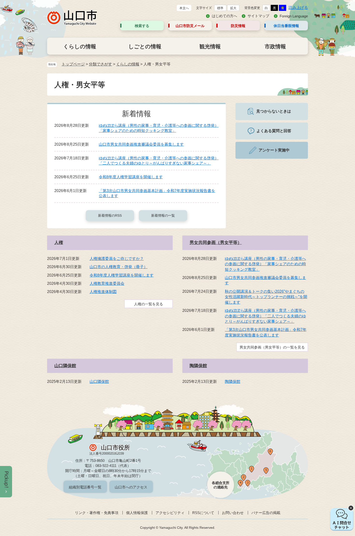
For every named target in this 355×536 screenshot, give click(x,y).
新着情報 (136, 114)
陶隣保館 (198, 365)
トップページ (73, 64)
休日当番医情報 (286, 26)
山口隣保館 (65, 365)
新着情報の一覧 (163, 215)
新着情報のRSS (110, 215)
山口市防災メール (190, 26)
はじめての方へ (224, 16)
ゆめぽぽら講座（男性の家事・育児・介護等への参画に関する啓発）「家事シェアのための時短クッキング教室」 (265, 264)
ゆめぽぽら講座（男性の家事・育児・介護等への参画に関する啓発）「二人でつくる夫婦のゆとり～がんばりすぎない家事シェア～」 (265, 315)
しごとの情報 (144, 46)
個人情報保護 (137, 513)
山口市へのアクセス (131, 487)
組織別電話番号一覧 (85, 487)
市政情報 (275, 46)
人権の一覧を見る (148, 304)
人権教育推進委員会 (107, 283)
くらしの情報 (79, 46)
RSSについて (203, 513)
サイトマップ (258, 16)
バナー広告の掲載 (265, 513)
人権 (58, 242)
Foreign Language (294, 16)
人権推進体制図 (103, 292)
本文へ (184, 8)
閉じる (351, 508)
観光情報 (210, 46)
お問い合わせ (233, 513)
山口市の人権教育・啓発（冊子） (119, 267)
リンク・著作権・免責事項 (96, 513)
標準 (220, 8)
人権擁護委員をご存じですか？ (117, 259)
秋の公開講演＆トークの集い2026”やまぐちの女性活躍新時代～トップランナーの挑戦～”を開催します (266, 296)
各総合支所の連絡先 (220, 485)
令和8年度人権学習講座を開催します (131, 177)
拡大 (233, 8)
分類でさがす (100, 64)
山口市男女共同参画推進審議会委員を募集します (141, 144)
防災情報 (238, 26)
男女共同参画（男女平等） (216, 242)
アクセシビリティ (170, 513)
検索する (142, 26)
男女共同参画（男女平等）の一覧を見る (272, 347)
